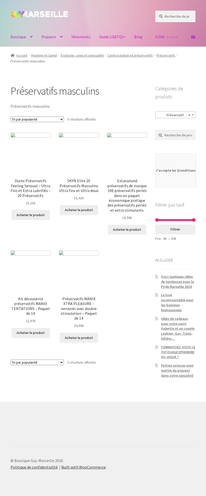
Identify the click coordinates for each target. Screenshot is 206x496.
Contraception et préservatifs (130, 55)
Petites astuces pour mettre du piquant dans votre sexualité (177, 370)
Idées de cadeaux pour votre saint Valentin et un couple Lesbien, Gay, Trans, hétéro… (177, 328)
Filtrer (175, 229)
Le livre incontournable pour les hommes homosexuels (177, 302)
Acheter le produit (31, 215)
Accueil (21, 55)
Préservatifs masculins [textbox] (176, 115)
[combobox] (175, 114)
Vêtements (80, 36)
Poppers (48, 36)
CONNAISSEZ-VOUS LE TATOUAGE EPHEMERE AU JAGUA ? (178, 352)
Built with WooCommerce (83, 467)
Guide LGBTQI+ (112, 36)
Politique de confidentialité (34, 467)
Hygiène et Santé (44, 55)
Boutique (18, 36)
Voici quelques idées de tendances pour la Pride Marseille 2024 (177, 281)
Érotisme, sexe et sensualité (82, 55)
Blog (138, 36)
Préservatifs (166, 55)
